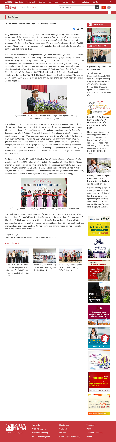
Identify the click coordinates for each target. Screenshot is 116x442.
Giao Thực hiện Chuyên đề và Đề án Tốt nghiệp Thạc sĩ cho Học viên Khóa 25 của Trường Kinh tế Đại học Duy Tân (17, 270)
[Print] (82, 30)
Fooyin (29, 237)
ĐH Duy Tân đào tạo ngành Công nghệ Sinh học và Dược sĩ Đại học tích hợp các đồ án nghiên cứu (99, 180)
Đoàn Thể (90, 429)
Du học (89, 437)
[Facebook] (74, 30)
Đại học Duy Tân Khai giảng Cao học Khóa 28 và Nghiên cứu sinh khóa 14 (44, 267)
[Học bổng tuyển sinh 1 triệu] (99, 382)
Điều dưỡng (46, 237)
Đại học (62, 433)
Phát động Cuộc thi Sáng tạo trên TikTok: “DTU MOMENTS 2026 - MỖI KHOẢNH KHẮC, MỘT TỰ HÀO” (98, 122)
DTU (54, 237)
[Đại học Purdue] (99, 292)
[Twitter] (78, 30)
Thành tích (90, 425)
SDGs (95, 2)
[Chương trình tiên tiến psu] (99, 248)
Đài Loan (36, 237)
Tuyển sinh (30, 2)
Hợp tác (65, 2)
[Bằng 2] (99, 337)
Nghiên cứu (64, 425)
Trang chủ (36, 425)
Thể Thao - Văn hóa (94, 433)
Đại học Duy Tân (18, 433)
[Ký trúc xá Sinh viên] (99, 359)
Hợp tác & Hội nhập (40, 433)
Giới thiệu (19, 2)
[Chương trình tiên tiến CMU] (99, 270)
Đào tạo (42, 2)
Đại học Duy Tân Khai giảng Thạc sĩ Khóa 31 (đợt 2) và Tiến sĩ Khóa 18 (70, 267)
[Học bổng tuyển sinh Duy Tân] (99, 404)
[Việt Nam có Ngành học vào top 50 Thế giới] (99, 57)
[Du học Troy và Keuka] (99, 315)
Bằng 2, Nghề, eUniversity (69, 437)
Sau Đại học (64, 429)
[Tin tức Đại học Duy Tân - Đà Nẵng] (20, 7)
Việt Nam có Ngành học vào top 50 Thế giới (99, 68)
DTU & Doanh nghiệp (41, 437)
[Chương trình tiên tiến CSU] (99, 226)
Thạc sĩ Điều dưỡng (18, 237)
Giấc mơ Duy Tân (39, 429)
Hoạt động (85, 2)
